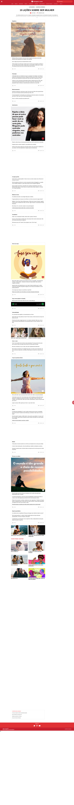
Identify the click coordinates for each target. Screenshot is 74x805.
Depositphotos (12, 729)
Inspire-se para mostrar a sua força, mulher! (20, 420)
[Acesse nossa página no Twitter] (34, 726)
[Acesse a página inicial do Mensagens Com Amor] (37, 1)
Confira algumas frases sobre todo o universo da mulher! (23, 207)
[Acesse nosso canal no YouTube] (40, 726)
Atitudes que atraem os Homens (17, 716)
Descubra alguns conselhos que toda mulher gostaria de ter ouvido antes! (26, 504)
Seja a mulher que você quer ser (17, 714)
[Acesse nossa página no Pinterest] (37, 726)
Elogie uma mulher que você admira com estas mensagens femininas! (25, 291)
